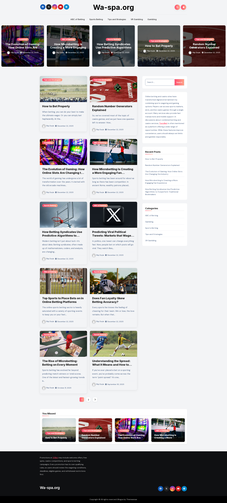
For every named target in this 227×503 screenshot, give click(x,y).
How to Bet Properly (156, 46)
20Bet (55, 457)
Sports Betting (96, 19)
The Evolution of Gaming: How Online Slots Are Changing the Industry (20, 47)
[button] (222, 45)
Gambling (152, 19)
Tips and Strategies (117, 19)
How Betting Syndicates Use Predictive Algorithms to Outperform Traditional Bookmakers (111, 49)
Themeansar (131, 499)
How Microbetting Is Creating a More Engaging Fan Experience (66, 47)
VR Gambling (137, 19)
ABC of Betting (77, 19)
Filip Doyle (12, 52)
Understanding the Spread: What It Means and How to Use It (111, 364)
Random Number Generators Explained (202, 45)
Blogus (120, 499)
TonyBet (163, 123)
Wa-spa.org (113, 7)
